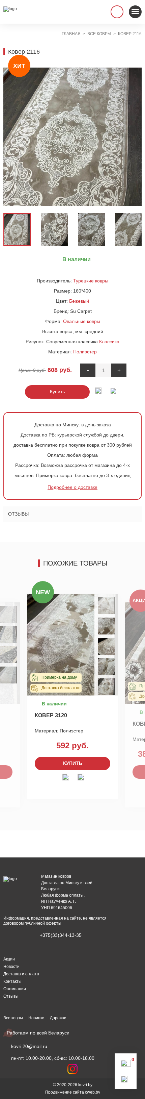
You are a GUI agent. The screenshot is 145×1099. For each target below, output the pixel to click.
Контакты (12, 981)
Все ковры (13, 1018)
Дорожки (58, 1018)
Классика (109, 341)
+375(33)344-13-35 (61, 935)
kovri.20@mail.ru (29, 1046)
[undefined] (11, 137)
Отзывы (18, 514)
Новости (11, 966)
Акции (9, 959)
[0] (126, 1065)
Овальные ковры (81, 321)
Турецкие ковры (90, 280)
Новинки (36, 1018)
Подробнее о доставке (72, 487)
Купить (57, 391)
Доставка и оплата (21, 974)
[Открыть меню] (135, 11)
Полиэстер (85, 351)
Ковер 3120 (51, 715)
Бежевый (79, 301)
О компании (14, 988)
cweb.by (92, 1092)
